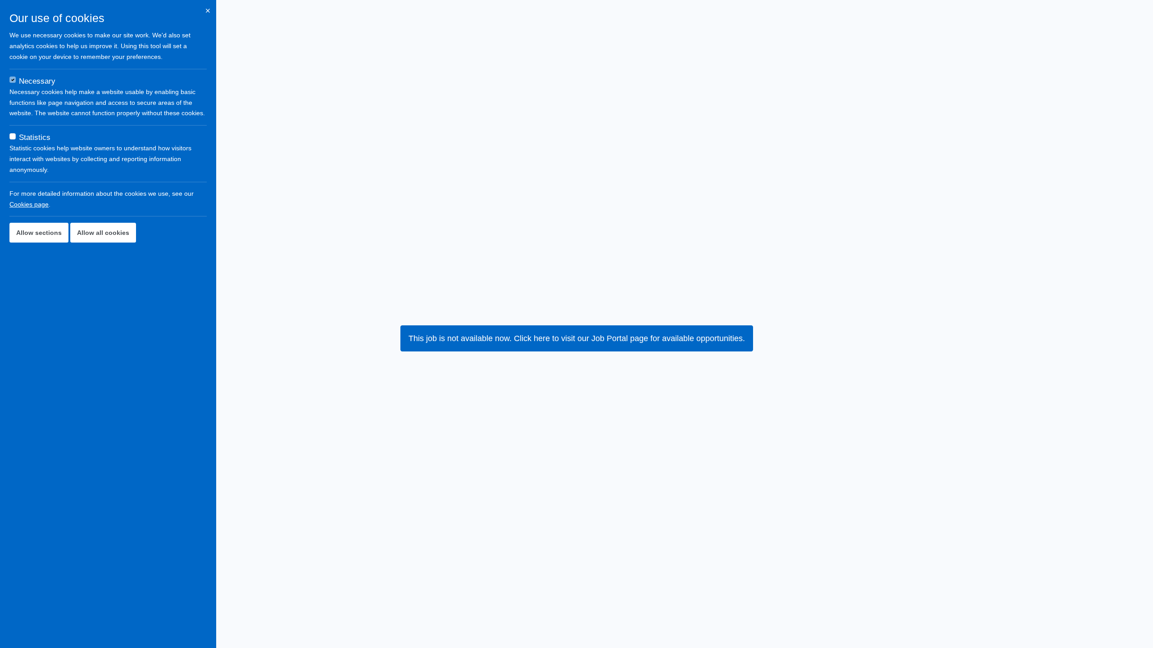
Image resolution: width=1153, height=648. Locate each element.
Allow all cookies (103, 232)
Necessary (37, 81)
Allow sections (39, 232)
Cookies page (29, 204)
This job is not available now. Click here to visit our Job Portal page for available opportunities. (577, 338)
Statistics (34, 137)
